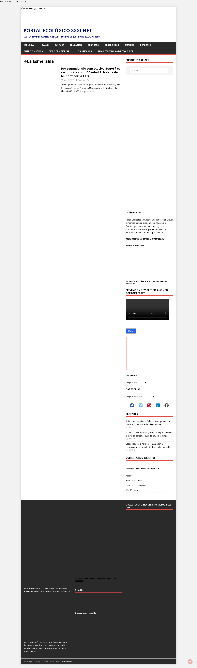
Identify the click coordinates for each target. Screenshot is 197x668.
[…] (94, 91)
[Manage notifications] (190, 661)
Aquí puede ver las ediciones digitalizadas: (145, 238)
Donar (131, 331)
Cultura (59, 45)
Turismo (129, 45)
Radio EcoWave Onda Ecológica (115, 51)
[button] (132, 405)
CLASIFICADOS (85, 51)
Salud (45, 45)
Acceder (129, 475)
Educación (76, 45)
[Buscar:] (149, 70)
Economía (93, 45)
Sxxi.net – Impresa (59, 51)
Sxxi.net (81, 80)
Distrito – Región (33, 51)
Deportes (145, 45)
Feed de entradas (134, 480)
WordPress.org (133, 490)
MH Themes (67, 661)
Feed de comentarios (136, 485)
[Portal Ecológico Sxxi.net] (33, 8)
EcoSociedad (112, 45)
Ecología (29, 45)
